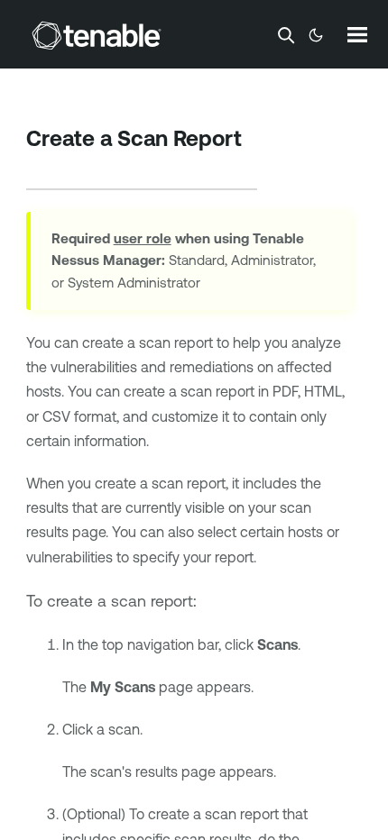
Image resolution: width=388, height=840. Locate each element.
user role (142, 238)
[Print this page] (41, 167)
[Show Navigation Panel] (357, 34)
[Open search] (286, 35)
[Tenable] (96, 35)
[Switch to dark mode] (315, 35)
